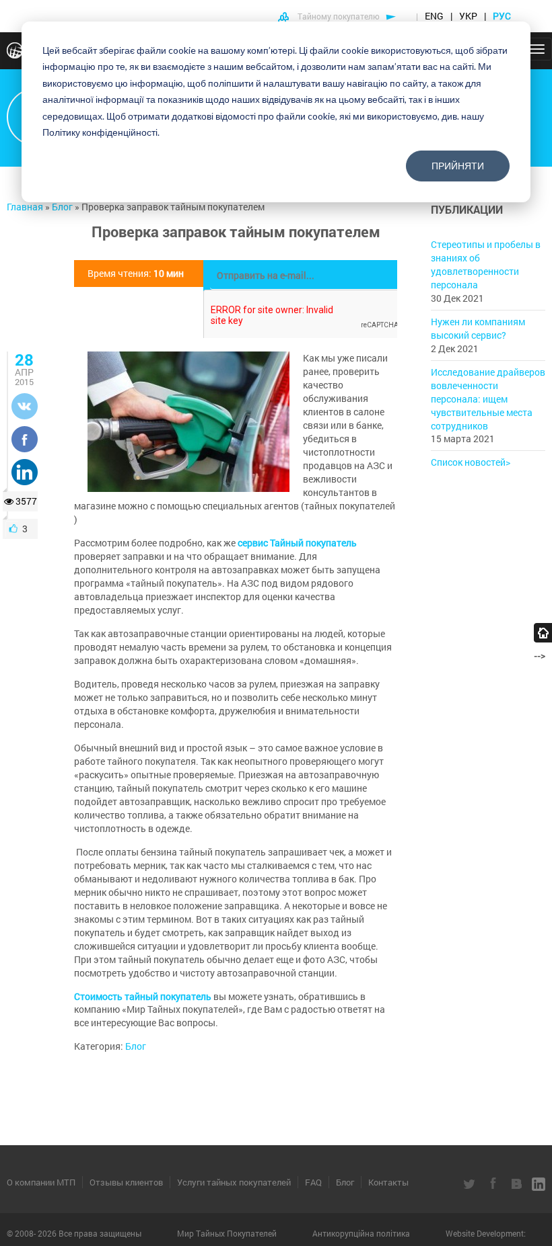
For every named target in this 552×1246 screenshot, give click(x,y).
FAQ (313, 1182)
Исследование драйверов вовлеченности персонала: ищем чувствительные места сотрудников (488, 399)
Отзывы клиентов (126, 1182)
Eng (434, 15)
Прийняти (458, 165)
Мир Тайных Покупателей (228, 1233)
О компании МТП (41, 1182)
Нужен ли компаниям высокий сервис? (478, 328)
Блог (135, 1046)
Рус (503, 15)
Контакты (388, 1182)
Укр (468, 15)
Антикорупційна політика (362, 1233)
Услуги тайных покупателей (234, 1182)
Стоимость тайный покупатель (142, 996)
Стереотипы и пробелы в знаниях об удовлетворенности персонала (486, 264)
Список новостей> (470, 462)
